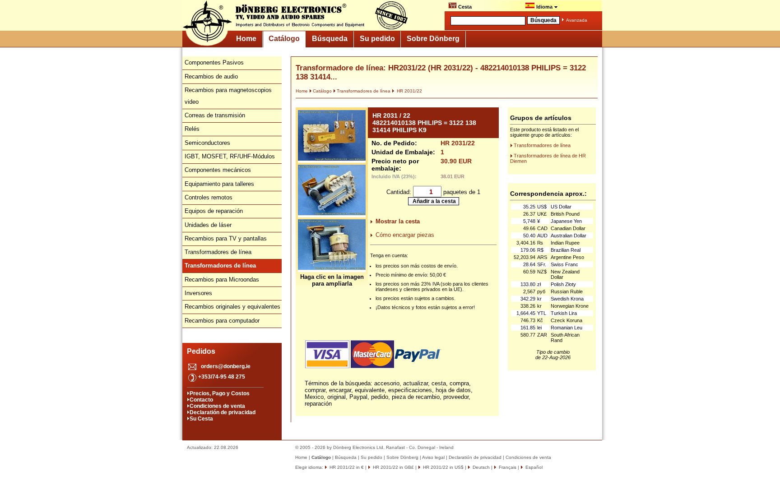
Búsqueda (330, 38)
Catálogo (284, 38)
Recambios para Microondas (222, 279)
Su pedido (377, 38)
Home (246, 38)
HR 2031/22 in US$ (443, 467)
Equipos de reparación (214, 211)
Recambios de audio (211, 76)
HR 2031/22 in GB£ (392, 467)
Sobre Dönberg (433, 38)
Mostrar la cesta (398, 221)
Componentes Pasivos (214, 62)
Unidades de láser (208, 225)
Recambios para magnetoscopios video (228, 96)
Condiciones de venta (217, 406)
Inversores (198, 293)
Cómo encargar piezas (405, 234)
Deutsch (480, 467)
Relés (192, 128)
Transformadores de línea (218, 252)
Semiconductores (207, 142)
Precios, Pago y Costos (220, 393)
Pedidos (201, 351)
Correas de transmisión (215, 115)
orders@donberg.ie (226, 366)
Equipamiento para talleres (219, 183)
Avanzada (576, 20)
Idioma (544, 6)
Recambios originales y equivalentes (232, 306)
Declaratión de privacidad (222, 412)
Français (506, 467)
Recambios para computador (222, 320)
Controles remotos (208, 197)
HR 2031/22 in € (346, 467)
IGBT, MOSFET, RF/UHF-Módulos (230, 156)
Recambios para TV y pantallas (226, 238)
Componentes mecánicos (218, 169)
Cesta (464, 6)
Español (533, 467)
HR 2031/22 (408, 90)
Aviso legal (433, 457)
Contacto (201, 400)
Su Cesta (201, 419)
